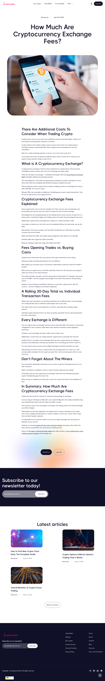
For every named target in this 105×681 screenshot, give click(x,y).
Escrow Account (70, 644)
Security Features (71, 648)
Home (91, 633)
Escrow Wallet (59, 3)
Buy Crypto (37, 3)
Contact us (46, 452)
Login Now (98, 3)
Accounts (92, 648)
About (91, 637)
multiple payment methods (30, 433)
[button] (70, 4)
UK (10, 677)
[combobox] (9, 677)
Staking (67, 637)
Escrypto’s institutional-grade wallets (40, 431)
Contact (91, 641)
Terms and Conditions (96, 652)
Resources (45, 17)
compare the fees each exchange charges (48, 425)
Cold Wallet (48, 3)
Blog (90, 644)
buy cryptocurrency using (75, 431)
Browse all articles (52, 605)
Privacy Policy (69, 652)
